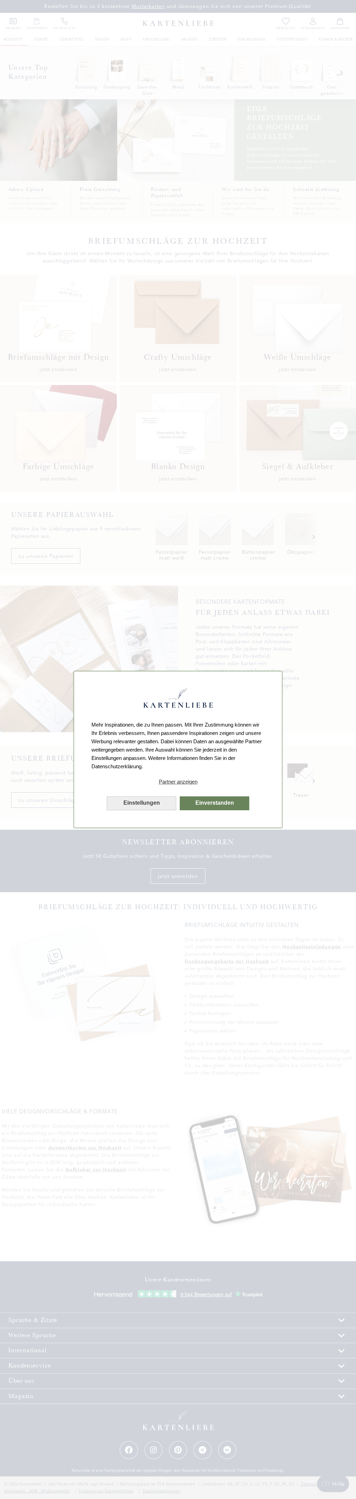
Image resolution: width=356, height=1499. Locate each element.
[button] (178, 782)
